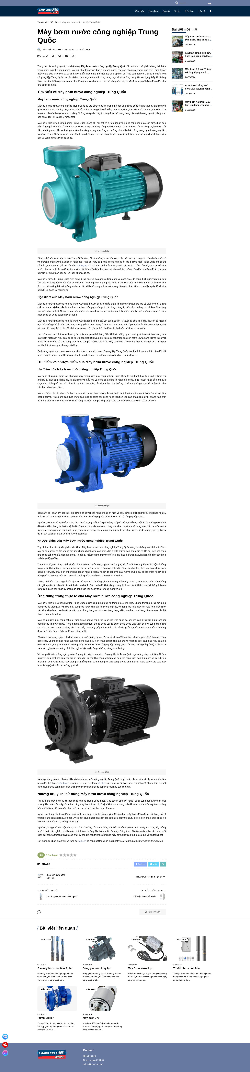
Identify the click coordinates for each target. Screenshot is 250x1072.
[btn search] (210, 4)
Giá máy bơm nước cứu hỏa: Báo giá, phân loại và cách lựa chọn (198, 56)
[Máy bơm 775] (102, 998)
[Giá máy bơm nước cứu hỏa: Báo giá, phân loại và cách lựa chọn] (177, 57)
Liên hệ (201, 11)
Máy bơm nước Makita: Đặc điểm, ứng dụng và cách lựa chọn (198, 39)
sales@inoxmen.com (93, 1064)
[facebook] (148, 877)
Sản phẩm (153, 11)
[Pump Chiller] (57, 998)
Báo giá (166, 11)
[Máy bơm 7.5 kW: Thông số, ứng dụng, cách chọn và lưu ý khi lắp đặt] (177, 73)
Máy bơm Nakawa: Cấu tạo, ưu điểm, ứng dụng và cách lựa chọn (198, 105)
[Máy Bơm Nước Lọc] (147, 948)
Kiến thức (189, 11)
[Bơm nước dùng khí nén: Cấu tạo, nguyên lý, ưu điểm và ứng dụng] (177, 90)
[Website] (151, 877)
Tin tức (177, 11)
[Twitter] (155, 877)
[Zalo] (5, 1037)
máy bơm (63, 783)
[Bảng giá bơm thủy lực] (102, 948)
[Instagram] (161, 877)
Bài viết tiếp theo (151, 890)
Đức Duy (56, 49)
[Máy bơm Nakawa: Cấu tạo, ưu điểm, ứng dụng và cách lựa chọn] (177, 106)
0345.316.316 (89, 1056)
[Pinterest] (158, 877)
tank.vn (82, 841)
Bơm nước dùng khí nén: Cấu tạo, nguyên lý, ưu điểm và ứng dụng (198, 88)
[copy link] (73, 56)
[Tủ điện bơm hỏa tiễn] (193, 948)
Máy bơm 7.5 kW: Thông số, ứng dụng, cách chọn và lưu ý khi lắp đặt (198, 72)
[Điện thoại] (5, 1045)
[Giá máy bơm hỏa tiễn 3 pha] (57, 948)
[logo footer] (58, 1055)
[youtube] (164, 877)
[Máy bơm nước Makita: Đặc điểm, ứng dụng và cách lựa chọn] (177, 41)
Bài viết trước (49, 890)
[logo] (48, 14)
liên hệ (101, 783)
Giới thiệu (139, 11)
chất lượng (82, 265)
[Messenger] (5, 1053)
